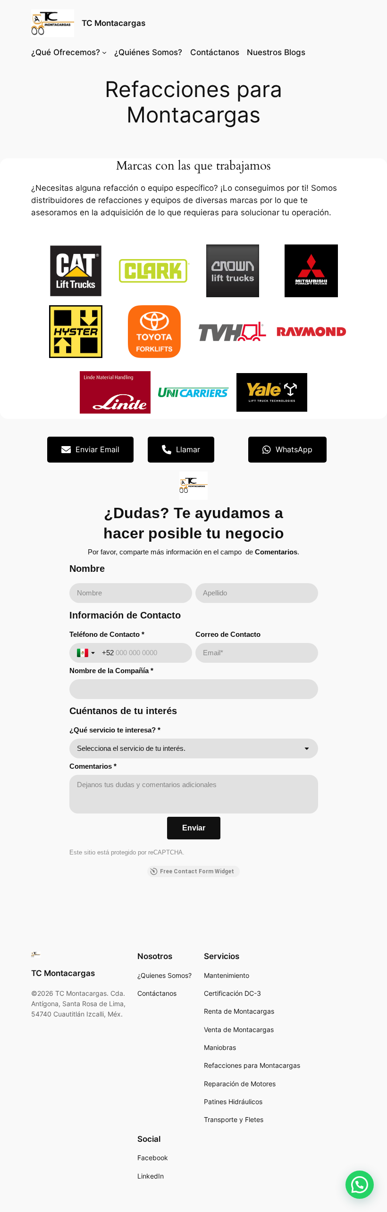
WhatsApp (294, 449)
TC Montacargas (113, 23)
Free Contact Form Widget (197, 871)
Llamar (188, 449)
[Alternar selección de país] (87, 653)
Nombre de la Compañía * (111, 671)
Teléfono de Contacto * (106, 634)
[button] (359, 1185)
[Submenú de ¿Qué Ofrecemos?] (104, 52)
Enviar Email (97, 449)
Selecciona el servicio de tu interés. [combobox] (131, 748)
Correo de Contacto (228, 634)
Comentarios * (93, 766)
